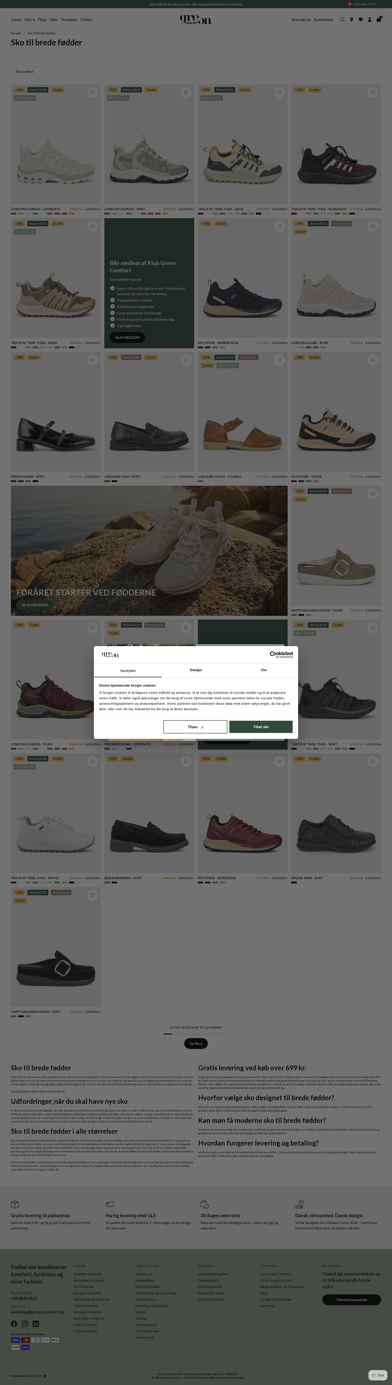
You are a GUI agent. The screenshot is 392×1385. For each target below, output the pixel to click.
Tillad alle (261, 727)
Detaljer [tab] (196, 670)
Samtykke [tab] (128, 670)
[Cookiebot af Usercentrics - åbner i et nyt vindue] (273, 654)
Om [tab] (264, 670)
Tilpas (193, 727)
